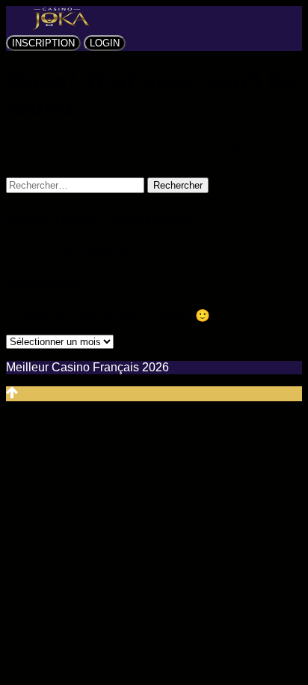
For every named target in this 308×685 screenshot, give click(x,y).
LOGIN (105, 43)
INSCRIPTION (43, 43)
